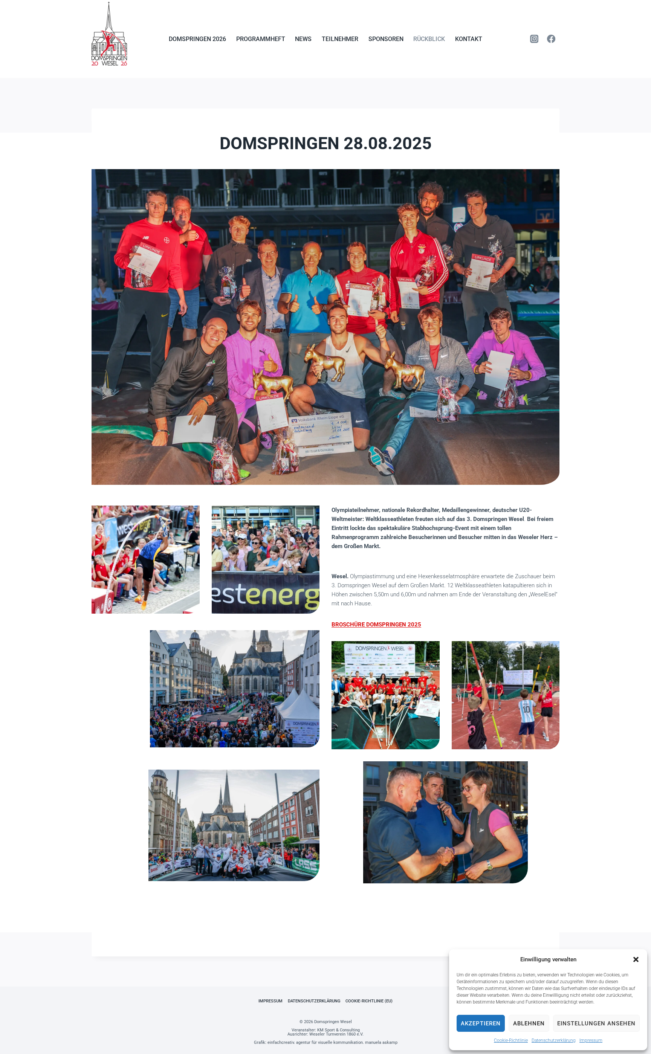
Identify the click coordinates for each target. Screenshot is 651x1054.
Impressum (590, 1040)
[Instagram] (534, 39)
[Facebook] (551, 39)
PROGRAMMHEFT (260, 39)
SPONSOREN (385, 39)
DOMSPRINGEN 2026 (197, 39)
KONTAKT (468, 39)
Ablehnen (529, 1023)
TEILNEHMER (340, 39)
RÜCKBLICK (429, 39)
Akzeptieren (481, 1023)
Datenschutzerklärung (554, 1040)
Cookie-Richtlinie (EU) (369, 1001)
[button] (636, 959)
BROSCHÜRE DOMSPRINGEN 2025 (376, 624)
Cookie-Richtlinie (511, 1040)
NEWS (303, 39)
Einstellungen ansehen (596, 1023)
